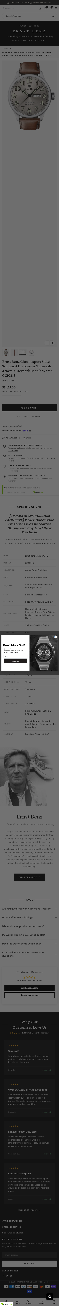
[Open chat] (49, 1296)
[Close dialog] (55, 637)
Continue (15, 661)
